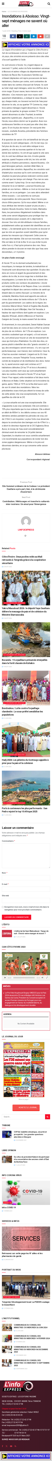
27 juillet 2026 (20, 937)
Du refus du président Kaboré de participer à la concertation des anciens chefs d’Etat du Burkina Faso (31, 1159)
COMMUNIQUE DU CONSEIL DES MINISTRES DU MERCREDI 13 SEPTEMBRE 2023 (31, 1362)
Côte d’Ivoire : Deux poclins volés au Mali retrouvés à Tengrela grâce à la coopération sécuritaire (24, 559)
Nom (5, 873)
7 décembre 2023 (20, 1355)
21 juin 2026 (7, 815)
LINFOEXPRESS (26, 529)
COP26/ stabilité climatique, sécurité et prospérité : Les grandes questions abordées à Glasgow (30, 1134)
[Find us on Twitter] (7, 1446)
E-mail (5, 884)
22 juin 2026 (7, 766)
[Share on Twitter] (20, 36)
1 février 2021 (7, 1211)
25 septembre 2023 (21, 1368)
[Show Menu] (3, 4)
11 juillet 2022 (20, 1165)
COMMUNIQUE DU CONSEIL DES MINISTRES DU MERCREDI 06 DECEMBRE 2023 (31, 1349)
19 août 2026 (7, 666)
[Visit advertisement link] (26, 44)
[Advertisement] (26, 470)
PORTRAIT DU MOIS (11, 1297)
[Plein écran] (47, 977)
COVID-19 (7, 1202)
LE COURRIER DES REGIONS (17, 11)
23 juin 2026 (7, 718)
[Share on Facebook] (13, 36)
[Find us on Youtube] (11, 1446)
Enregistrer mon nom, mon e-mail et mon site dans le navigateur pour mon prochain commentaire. (26, 908)
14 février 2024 (20, 1341)
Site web (5, 896)
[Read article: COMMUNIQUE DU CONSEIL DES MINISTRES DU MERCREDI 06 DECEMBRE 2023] (7, 1349)
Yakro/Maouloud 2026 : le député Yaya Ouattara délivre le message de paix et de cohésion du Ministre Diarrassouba (26, 611)
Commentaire (8, 841)
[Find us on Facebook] (2, 1446)
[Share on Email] (40, 36)
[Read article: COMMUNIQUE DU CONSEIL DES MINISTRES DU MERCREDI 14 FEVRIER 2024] (7, 1338)
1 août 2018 (6, 31)
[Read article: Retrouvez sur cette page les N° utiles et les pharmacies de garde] (26, 1239)
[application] (26, 966)
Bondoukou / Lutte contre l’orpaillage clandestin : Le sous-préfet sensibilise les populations (22, 711)
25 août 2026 (7, 566)
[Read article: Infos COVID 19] (26, 1193)
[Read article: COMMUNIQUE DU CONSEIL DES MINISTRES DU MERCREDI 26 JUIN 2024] (7, 1327)
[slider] (24, 977)
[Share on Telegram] (34, 36)
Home (4, 11)
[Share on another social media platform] (47, 36)
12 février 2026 (8, 1308)
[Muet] (42, 977)
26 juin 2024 (19, 1330)
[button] (26, 966)
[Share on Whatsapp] (27, 36)
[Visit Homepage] (26, 3)
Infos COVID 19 (9, 1207)
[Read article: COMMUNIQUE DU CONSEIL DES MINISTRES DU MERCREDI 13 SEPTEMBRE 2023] (7, 1362)
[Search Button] (49, 4)
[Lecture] (5, 977)
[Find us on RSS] (15, 1446)
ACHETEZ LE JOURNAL (28, 1107)
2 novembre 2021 (21, 1140)
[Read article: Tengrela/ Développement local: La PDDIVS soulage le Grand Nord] (26, 1287)
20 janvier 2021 (8, 1259)
